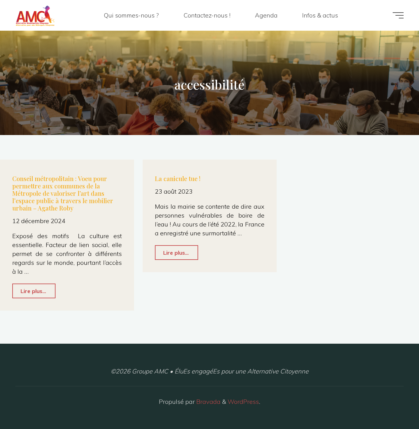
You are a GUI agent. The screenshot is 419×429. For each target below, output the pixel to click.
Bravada (208, 401)
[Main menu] (398, 15)
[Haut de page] (395, 405)
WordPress (243, 401)
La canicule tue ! (178, 178)
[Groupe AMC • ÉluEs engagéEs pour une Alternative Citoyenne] (35, 15)
